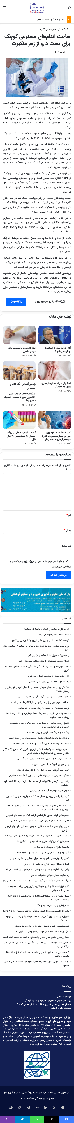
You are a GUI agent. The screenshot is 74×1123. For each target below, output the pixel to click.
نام (69, 515)
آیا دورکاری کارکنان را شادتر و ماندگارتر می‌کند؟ (46, 629)
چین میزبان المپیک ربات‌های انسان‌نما (50, 764)
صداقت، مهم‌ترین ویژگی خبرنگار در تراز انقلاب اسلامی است (40, 702)
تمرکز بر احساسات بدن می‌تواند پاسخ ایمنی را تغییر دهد (41, 932)
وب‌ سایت (66, 546)
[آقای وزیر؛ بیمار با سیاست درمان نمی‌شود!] (54, 335)
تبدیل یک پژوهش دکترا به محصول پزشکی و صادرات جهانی (39, 858)
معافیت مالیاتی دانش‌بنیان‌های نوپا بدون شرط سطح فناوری (39, 776)
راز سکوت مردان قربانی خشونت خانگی (50, 875)
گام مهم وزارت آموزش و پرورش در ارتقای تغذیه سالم (43, 853)
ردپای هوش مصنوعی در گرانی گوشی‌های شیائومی (43, 697)
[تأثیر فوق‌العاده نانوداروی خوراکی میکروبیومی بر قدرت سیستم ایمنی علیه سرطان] (54, 420)
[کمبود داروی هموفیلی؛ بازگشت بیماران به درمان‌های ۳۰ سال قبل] (19, 420)
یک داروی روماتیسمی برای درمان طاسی (22, 349)
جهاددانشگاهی (64, 997)
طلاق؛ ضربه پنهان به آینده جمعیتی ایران (49, 791)
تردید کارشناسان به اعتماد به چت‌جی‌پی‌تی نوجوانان (43, 708)
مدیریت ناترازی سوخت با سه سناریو (51, 847)
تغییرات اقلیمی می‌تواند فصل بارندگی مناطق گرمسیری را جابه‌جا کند (36, 911)
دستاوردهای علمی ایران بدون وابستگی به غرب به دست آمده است (36, 937)
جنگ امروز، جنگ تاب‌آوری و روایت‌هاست (48, 732)
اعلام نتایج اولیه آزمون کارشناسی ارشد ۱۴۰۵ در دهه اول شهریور (37, 815)
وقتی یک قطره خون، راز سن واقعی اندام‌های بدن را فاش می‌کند (37, 869)
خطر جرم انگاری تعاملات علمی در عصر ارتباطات (42, 20)
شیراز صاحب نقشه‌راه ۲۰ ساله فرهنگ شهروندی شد (44, 661)
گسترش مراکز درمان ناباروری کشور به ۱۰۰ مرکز (56, 385)
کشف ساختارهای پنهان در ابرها (54, 635)
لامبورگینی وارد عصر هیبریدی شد (53, 905)
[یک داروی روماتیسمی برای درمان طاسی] (19, 335)
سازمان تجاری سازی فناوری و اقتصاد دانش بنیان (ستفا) (44, 1004)
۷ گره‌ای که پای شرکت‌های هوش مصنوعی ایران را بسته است (39, 738)
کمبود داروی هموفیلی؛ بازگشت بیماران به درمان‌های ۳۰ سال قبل (20, 435)
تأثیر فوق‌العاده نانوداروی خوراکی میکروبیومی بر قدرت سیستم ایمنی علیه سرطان (56, 435)
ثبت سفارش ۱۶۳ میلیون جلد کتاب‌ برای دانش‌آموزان (43, 759)
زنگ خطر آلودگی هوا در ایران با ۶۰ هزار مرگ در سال (43, 770)
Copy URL (16, 302)
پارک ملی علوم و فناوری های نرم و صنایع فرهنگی (47, 1000)
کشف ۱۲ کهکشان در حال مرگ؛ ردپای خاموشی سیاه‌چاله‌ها (41, 744)
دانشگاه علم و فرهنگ (60, 1008)
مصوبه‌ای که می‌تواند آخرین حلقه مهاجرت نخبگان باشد (42, 841)
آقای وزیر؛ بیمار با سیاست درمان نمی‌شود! (58, 349)
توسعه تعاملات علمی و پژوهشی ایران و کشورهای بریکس (40, 640)
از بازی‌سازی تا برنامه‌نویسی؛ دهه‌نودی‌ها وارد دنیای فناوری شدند (36, 836)
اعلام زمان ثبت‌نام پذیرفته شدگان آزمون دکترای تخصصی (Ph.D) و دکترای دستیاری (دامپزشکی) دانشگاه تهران (36, 751)
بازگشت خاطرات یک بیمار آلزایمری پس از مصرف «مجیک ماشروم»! (20, 392)
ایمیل (67, 530)
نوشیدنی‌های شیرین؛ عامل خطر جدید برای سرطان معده (42, 926)
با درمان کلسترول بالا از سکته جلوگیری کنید (48, 655)
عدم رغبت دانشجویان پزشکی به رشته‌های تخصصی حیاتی (40, 821)
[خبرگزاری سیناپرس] (37, 8)
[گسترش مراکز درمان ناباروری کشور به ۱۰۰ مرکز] (54, 370)
